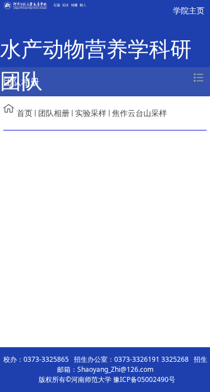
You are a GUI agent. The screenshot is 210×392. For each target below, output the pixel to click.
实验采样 (90, 113)
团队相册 (53, 113)
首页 (24, 113)
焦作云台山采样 (139, 113)
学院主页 (188, 10)
